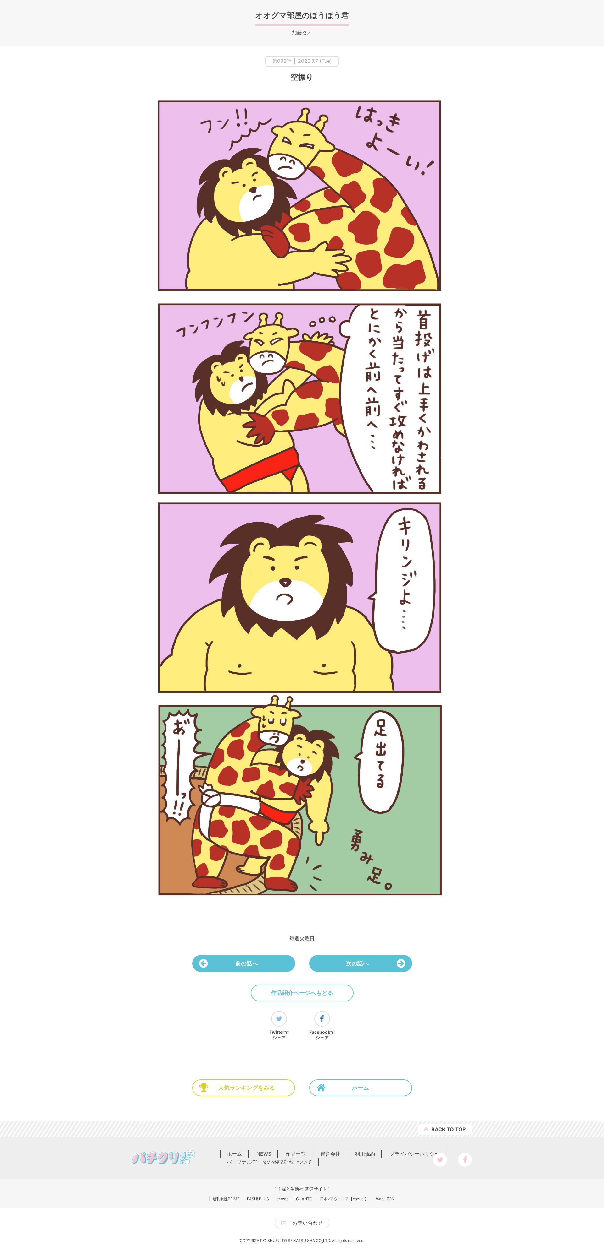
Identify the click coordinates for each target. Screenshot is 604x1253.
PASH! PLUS (258, 1198)
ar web (282, 1198)
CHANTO (304, 1198)
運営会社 (330, 1154)
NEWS (263, 1154)
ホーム (360, 1087)
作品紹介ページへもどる (302, 993)
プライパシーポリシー (414, 1154)
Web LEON (385, 1198)
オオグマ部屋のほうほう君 (302, 15)
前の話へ (246, 963)
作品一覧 (296, 1154)
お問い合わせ (308, 1222)
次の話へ (357, 963)
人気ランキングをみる (246, 1087)
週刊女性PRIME (226, 1198)
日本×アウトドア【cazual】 (344, 1198)
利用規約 (365, 1154)
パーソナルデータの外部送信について (269, 1162)
